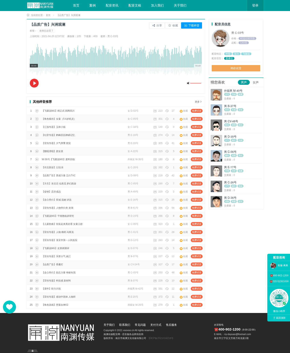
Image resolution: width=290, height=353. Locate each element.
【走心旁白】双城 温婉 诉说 (56, 199)
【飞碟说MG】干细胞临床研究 (58, 216)
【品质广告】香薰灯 (52, 264)
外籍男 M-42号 (135, 288)
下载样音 (193, 25)
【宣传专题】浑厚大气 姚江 (56, 256)
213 (160, 110)
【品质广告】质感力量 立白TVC (59, 175)
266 (160, 216)
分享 (159, 25)
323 (160, 224)
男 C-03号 (237, 32)
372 (160, 296)
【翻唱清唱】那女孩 (52, 151)
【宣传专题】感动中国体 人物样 (59, 296)
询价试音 (235, 68)
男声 (244, 82)
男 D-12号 (133, 240)
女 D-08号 (133, 175)
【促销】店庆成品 (51, 191)
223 (160, 191)
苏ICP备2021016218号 (161, 338)
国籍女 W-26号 (135, 305)
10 (173, 280)
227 (160, 256)
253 (160, 272)
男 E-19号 (133, 135)
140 (160, 127)
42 (173, 175)
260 (160, 183)
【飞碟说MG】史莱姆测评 (55, 248)
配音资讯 (112, 5)
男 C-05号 (133, 183)
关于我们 (180, 5)
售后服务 (171, 324)
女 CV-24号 (134, 264)
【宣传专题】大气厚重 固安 (56, 143)
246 (160, 248)
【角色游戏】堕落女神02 (55, 305)
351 (160, 232)
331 (160, 288)
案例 (92, 5)
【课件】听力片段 (51, 288)
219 (160, 175)
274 (160, 135)
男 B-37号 (133, 256)
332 (160, 167)
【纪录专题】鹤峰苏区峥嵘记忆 (58, 135)
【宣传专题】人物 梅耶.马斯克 (58, 232)
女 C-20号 (133, 167)
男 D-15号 (133, 216)
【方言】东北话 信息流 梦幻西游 (59, 183)
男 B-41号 (133, 207)
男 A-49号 (133, 191)
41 (173, 143)
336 (160, 207)
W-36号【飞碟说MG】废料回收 (58, 159)
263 (160, 240)
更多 (197, 101)
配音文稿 (134, 5)
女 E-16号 (133, 199)
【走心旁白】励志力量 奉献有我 (59, 272)
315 (160, 151)
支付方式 (155, 324)
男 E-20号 (133, 296)
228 (160, 280)
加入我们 (157, 5)
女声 (256, 82)
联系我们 (124, 324)
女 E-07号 (133, 248)
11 (173, 296)
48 (173, 272)
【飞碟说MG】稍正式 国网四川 (58, 110)
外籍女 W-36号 (135, 159)
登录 (255, 5)
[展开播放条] (32, 351)
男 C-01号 (133, 232)
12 (173, 256)
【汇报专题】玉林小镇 (53, 127)
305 (160, 143)
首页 (76, 5)
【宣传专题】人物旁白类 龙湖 (57, 207)
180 (160, 159)
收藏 (175, 25)
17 (173, 110)
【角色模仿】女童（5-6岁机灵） (59, 119)
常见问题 (140, 324)
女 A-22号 (133, 151)
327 (160, 264)
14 (173, 135)
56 (173, 207)
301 (160, 119)
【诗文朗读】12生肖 (53, 167)
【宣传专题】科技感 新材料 (56, 280)
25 (173, 199)
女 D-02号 (133, 110)
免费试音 (196, 110)
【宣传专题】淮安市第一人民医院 (59, 240)
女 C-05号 (133, 119)
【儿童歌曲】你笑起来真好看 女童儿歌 (62, 224)
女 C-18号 (133, 127)
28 (173, 232)
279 (160, 305)
